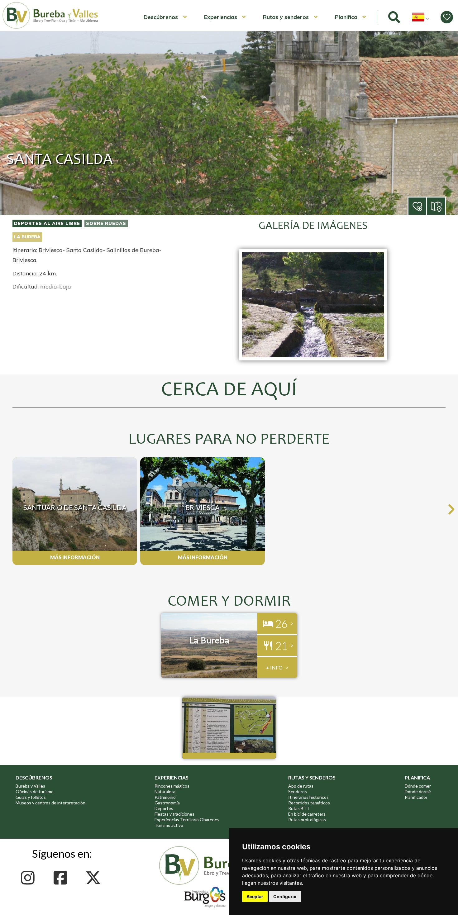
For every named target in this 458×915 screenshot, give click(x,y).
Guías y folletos (31, 797)
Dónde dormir (418, 791)
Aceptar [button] (254, 896)
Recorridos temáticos (309, 802)
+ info (274, 667)
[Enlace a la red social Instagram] (29, 878)
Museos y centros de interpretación (50, 802)
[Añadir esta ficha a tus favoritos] (426, 207)
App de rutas (300, 786)
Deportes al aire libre (47, 223)
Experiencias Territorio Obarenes (187, 819)
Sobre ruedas (106, 223)
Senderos (297, 791)
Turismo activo (169, 825)
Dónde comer (418, 786)
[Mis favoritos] (447, 17)
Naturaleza (165, 791)
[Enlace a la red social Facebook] (62, 878)
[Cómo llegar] (436, 206)
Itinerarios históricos (308, 797)
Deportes (164, 808)
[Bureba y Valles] (50, 28)
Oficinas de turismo (35, 791)
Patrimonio (165, 797)
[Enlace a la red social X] (95, 878)
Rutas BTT (299, 808)
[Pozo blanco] (313, 363)
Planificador (416, 797)
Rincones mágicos (172, 786)
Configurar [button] (285, 896)
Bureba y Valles (30, 786)
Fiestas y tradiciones (174, 814)
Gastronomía (167, 802)
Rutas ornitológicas (307, 819)
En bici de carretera (307, 814)
